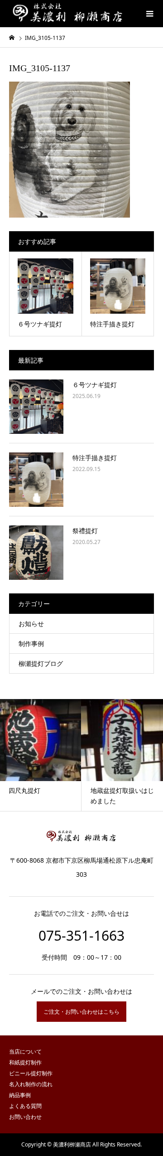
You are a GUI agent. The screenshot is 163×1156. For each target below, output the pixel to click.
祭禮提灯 (85, 530)
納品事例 (20, 1095)
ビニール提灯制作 (31, 1073)
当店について (25, 1051)
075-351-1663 (81, 935)
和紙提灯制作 (25, 1062)
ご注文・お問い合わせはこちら (81, 1011)
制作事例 (31, 643)
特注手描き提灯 (94, 457)
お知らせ (31, 623)
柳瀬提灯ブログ (41, 663)
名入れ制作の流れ (31, 1084)
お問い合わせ (25, 1117)
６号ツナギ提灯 (94, 384)
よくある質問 (25, 1106)
